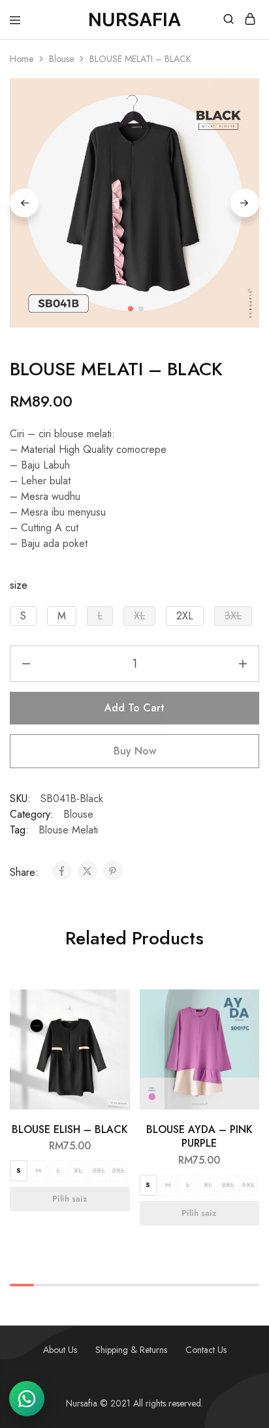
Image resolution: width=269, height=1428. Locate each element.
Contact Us (206, 1349)
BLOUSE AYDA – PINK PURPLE (199, 1136)
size (18, 585)
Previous (24, 203)
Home (21, 58)
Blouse (61, 58)
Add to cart (134, 707)
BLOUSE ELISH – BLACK (70, 1129)
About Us (60, 1349)
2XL (98, 1170)
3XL (118, 1170)
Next (244, 203)
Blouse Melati (68, 829)
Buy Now (135, 750)
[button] (23, 616)
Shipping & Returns (131, 1349)
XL (78, 1170)
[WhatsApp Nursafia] (26, 1398)
